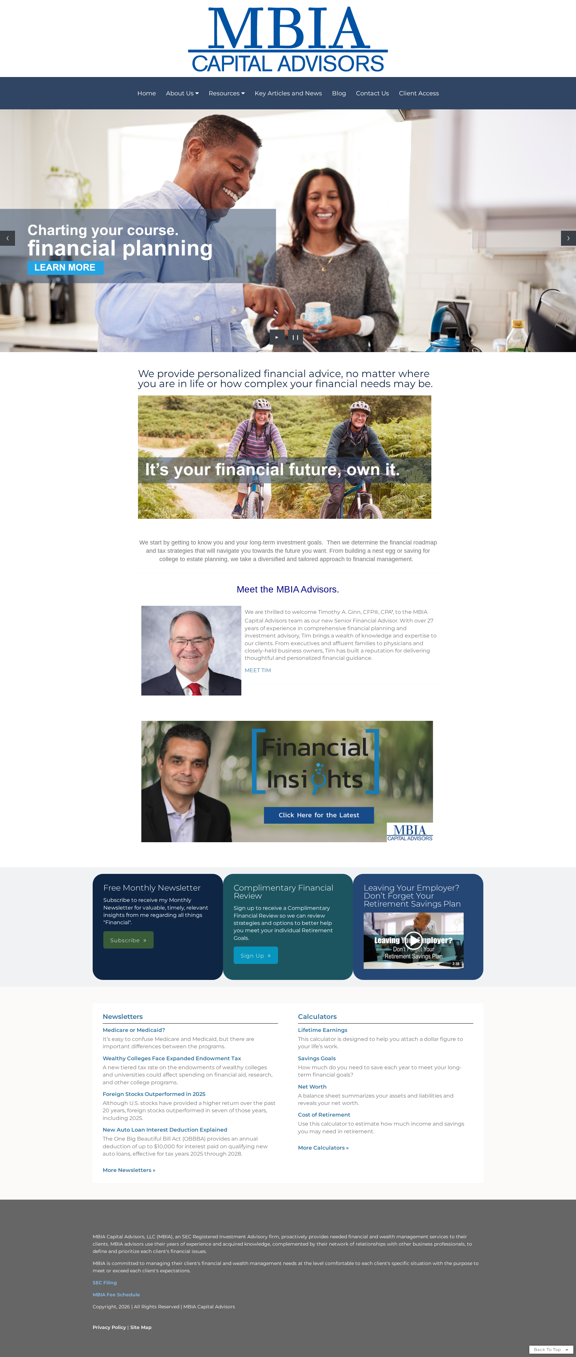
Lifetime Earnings (322, 1030)
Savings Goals (317, 1058)
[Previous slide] (7, 238)
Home (146, 93)
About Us (180, 93)
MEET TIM (258, 670)
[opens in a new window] (414, 941)
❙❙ (295, 337)
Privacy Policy (109, 1327)
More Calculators (323, 1148)
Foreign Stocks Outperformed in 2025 (154, 1094)
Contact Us (372, 93)
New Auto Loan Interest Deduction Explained (165, 1130)
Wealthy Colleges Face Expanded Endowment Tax (172, 1058)
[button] (414, 941)
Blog (339, 93)
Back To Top (548, 1349)
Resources (224, 93)
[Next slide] (568, 238)
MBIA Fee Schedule (116, 1295)
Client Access (419, 93)
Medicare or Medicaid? (134, 1030)
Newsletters (123, 1017)
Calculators (317, 1017)
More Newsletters (129, 1170)
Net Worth (312, 1087)
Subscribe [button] (125, 940)
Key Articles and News (288, 93)
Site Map (141, 1327)
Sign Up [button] (252, 956)
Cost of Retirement (324, 1115)
